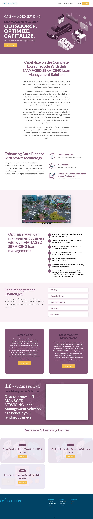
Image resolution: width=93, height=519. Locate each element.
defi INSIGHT (63, 503)
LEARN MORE (24, 363)
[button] (68, 290)
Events (50, 506)
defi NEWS (62, 504)
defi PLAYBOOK (52, 503)
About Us (51, 501)
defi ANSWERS (63, 501)
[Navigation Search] (91, 3)
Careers (72, 501)
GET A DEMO (10, 45)
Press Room (51, 504)
